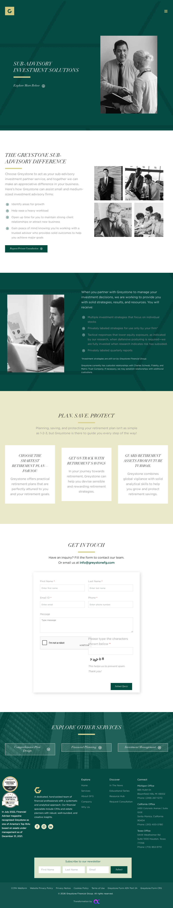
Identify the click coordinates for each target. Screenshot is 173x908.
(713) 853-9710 (153, 847)
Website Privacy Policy (41, 888)
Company (86, 802)
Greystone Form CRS (151, 888)
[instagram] (43, 826)
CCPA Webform (19, 888)
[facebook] (37, 826)
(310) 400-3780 (154, 825)
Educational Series (119, 791)
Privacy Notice (63, 888)
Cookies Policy (81, 888)
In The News (116, 786)
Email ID (45, 598)
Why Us (85, 807)
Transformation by (82, 902)
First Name (47, 581)
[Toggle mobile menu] (166, 11)
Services (85, 791)
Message (45, 614)
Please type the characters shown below (108, 641)
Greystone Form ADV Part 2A (122, 888)
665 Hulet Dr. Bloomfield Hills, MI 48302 (151, 790)
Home (84, 786)
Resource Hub (117, 796)
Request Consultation (121, 802)
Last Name (95, 581)
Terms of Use (98, 888)
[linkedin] (50, 826)
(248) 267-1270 (153, 798)
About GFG (87, 796)
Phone (92, 598)
